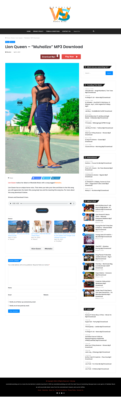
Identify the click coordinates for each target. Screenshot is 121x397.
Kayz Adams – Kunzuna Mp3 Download (104, 274)
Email (10, 295)
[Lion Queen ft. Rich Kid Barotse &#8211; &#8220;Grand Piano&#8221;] (41, 227)
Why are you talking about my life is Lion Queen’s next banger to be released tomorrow (64, 235)
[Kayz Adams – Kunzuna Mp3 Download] (89, 275)
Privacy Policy (38, 31)
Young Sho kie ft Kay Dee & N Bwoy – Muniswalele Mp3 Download (104, 228)
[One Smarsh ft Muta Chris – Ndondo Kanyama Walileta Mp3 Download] (89, 217)
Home (8, 38)
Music (13, 38)
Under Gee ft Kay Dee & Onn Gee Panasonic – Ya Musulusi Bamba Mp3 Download (104, 293)
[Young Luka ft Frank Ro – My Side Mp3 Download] (89, 239)
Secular (12, 42)
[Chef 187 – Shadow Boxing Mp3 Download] (89, 249)
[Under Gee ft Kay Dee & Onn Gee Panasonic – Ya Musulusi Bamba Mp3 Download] (89, 293)
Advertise (45, 390)
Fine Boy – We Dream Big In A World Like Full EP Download (104, 266)
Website (45, 295)
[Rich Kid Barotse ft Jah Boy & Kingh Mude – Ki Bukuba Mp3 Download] (89, 208)
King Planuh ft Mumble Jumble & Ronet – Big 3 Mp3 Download (103, 257)
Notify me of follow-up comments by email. (23, 302)
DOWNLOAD (42, 210)
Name (10, 287)
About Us (51, 390)
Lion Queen (36, 249)
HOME (29, 31)
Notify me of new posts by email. (19, 305)
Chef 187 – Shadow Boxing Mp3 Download (103, 247)
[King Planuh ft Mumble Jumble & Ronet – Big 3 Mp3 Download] (89, 257)
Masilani (9, 52)
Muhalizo (49, 249)
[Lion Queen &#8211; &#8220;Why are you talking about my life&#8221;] (18, 227)
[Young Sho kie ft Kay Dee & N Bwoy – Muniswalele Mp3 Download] (89, 228)
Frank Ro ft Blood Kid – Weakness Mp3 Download (103, 283)
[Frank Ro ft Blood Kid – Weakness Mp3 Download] (89, 284)
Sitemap (72, 381)
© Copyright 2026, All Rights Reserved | (58, 381)
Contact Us (66, 31)
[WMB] (60, 14)
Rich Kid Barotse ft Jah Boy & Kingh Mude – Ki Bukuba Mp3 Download (104, 207)
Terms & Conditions (53, 31)
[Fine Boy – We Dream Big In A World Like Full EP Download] (89, 266)
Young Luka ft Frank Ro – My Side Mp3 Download (104, 236)
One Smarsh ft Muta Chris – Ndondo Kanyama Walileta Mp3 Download (104, 217)
